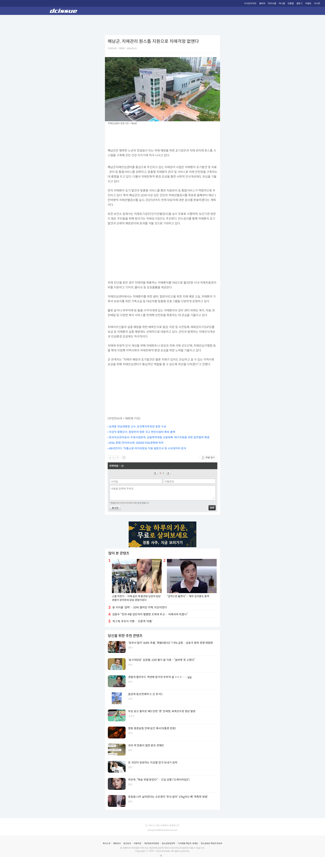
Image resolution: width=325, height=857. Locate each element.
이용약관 (137, 843)
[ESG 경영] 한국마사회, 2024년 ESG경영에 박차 (136, 442)
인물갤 (291, 3)
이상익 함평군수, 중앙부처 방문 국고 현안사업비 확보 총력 (142, 432)
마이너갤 (272, 3)
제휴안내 (117, 843)
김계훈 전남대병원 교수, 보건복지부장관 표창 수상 (137, 426)
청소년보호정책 (168, 843)
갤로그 (299, 3)
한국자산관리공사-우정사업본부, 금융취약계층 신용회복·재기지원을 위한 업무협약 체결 (159, 437)
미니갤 (282, 3)
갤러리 (262, 3)
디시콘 (317, 3)
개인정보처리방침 (151, 843)
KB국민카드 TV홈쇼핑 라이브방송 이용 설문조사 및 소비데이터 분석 (147, 448)
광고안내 (127, 843)
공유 (124, 457)
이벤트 (308, 3)
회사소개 (106, 843)
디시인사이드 (250, 3)
